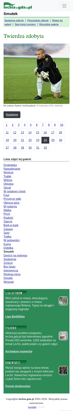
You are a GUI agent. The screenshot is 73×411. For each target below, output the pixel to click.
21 (22, 140)
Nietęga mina (12, 274)
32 (45, 147)
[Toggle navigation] (64, 5)
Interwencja (11, 270)
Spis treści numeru (25, 24)
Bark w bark (11, 225)
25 (53, 140)
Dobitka (8, 247)
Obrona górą (11, 202)
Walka (7, 210)
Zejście (8, 262)
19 (7, 140)
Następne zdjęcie (14, 20)
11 (7, 132)
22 (30, 140)
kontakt (32, 407)
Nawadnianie (12, 168)
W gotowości (12, 240)
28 (14, 147)
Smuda (8, 277)
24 (45, 140)
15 (37, 132)
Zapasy (8, 229)
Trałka (7, 236)
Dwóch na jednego (15, 255)
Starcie (8, 221)
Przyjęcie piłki (12, 198)
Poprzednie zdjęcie (38, 20)
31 (37, 147)
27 (7, 147)
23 (37, 140)
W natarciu (10, 206)
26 (60, 140)
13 (22, 132)
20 (14, 140)
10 (61, 124)
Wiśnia (8, 180)
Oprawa (8, 183)
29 (22, 147)
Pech (7, 213)
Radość (8, 217)
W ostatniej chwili (15, 191)
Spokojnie (10, 259)
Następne (12, 114)
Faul (6, 195)
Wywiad (9, 281)
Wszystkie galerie (49, 24)
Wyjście (8, 172)
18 (60, 132)
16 (45, 132)
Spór (7, 232)
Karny (7, 244)
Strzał (7, 187)
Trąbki (7, 176)
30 (30, 147)
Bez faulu (9, 266)
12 (14, 132)
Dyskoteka (10, 165)
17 (52, 132)
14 (30, 132)
